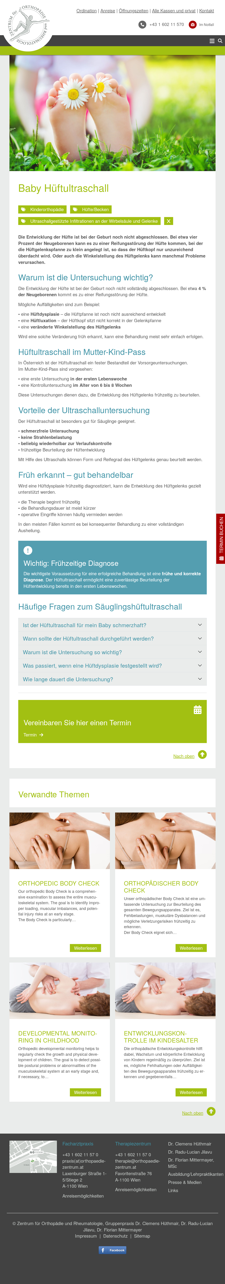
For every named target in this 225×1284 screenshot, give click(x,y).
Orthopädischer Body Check (161, 886)
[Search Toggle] (220, 41)
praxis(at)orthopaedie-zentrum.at (84, 1164)
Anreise (107, 10)
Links (173, 1190)
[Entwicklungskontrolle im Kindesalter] (165, 991)
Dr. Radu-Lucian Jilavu (190, 1152)
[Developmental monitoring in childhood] (59, 991)
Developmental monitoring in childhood (57, 1036)
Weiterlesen (85, 948)
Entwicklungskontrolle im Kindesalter (161, 1036)
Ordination (86, 10)
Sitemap (142, 1236)
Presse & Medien (184, 1182)
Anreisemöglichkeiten (83, 1196)
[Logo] (28, 25)
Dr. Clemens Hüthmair (189, 1143)
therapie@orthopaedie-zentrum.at (137, 1164)
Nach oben (183, 756)
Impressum (86, 1236)
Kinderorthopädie (46, 209)
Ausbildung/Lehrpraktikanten (195, 1174)
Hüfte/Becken (95, 209)
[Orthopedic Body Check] (59, 841)
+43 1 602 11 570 (166, 24)
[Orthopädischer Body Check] (165, 841)
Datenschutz (115, 1236)
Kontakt (206, 10)
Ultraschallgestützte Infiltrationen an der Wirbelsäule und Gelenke (93, 221)
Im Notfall (206, 24)
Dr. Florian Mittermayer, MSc (191, 1162)
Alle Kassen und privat (174, 10)
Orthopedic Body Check (58, 883)
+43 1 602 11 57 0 (80, 1154)
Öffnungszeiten (133, 10)
